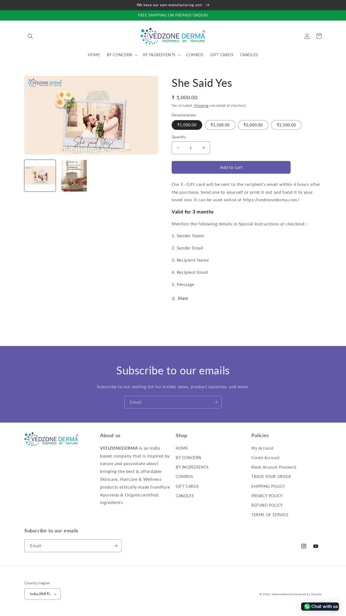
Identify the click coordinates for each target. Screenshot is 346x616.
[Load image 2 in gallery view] (74, 175)
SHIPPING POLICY (268, 486)
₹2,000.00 (253, 125)
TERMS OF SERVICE (270, 514)
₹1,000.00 (187, 125)
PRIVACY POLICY (266, 495)
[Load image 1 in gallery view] (40, 175)
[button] (30, 36)
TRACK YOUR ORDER (271, 476)
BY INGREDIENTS (192, 467)
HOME (182, 448)
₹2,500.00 (286, 125)
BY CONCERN (188, 457)
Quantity (179, 137)
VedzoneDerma (282, 594)
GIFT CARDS (187, 486)
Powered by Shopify (308, 594)
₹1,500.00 (220, 125)
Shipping (201, 105)
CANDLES (185, 495)
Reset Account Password (273, 467)
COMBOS (184, 476)
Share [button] (183, 298)
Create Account (265, 457)
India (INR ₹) (40, 594)
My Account (262, 448)
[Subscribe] (215, 402)
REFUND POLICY (267, 505)
